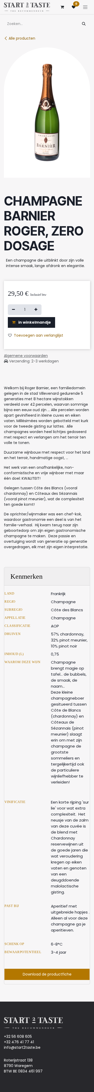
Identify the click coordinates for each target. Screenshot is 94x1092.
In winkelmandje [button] (34, 322)
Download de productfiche (47, 974)
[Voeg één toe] (36, 309)
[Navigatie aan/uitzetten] (85, 7)
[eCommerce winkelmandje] (62, 7)
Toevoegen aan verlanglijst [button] (38, 335)
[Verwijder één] (13, 309)
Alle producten (22, 38)
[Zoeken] (84, 23)
